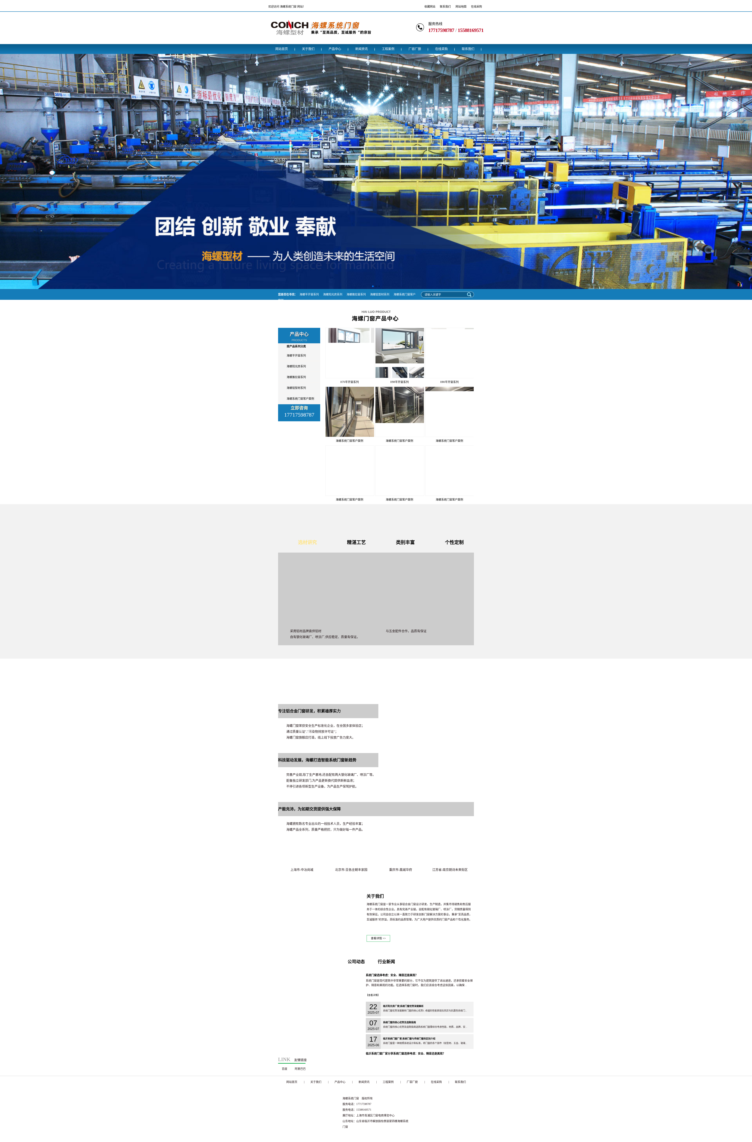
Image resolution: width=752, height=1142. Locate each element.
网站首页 (281, 49)
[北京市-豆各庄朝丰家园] (351, 851)
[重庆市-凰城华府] (400, 851)
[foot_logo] (307, 1127)
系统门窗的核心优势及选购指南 (399, 1022)
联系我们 (445, 6)
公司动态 (356, 961)
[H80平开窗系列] (449, 353)
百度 (284, 1068)
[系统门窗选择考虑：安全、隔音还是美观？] (320, 1048)
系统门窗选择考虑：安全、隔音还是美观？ (392, 975)
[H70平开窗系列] (349, 353)
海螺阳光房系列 (332, 294)
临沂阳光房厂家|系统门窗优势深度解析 (403, 1006)
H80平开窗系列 (449, 382)
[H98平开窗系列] (399, 353)
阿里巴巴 (300, 1068)
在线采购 (476, 6)
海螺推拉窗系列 (356, 294)
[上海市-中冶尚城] (301, 851)
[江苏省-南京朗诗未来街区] (450, 851)
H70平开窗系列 (349, 382)
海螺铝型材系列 (379, 294)
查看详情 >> (378, 938)
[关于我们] (320, 940)
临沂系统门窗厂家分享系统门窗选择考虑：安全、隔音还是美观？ (405, 1053)
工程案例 (388, 49)
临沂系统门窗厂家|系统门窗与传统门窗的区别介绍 (409, 1038)
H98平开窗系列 (399, 382)
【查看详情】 (373, 995)
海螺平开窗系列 (309, 294)
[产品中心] (376, 324)
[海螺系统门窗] (321, 41)
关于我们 (308, 49)
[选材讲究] (376, 589)
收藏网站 (429, 6)
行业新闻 (386, 961)
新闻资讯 (361, 49)
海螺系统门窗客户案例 (300, 398)
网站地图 (461, 6)
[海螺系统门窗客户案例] (349, 412)
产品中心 (335, 49)
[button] (373, 286)
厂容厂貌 (415, 49)
